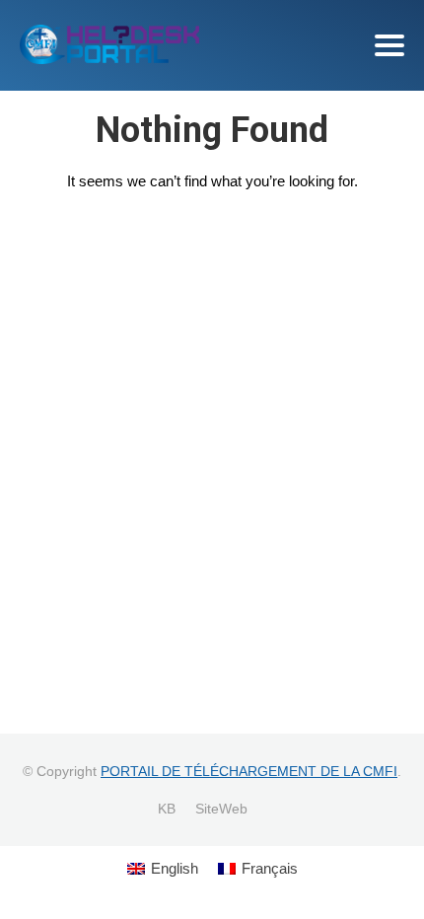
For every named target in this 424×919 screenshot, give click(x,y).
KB (167, 808)
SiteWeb (221, 808)
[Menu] (389, 45)
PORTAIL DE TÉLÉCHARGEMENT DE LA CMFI (249, 771)
